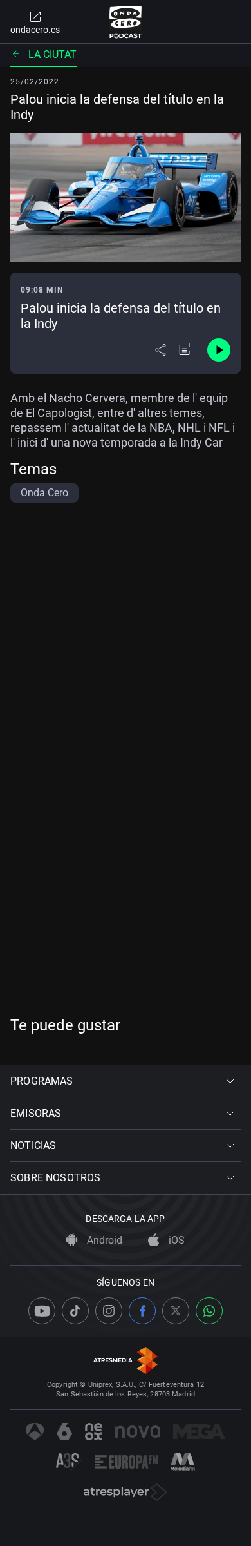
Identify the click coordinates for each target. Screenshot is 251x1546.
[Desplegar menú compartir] (160, 350)
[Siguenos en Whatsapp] (209, 1310)
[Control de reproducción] (218, 350)
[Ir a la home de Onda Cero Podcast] (125, 22)
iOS (175, 1240)
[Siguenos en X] (175, 1310)
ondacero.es (35, 29)
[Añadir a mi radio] (185, 350)
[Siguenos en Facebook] (142, 1310)
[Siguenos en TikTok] (75, 1310)
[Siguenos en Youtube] (41, 1310)
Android (103, 1240)
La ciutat (52, 54)
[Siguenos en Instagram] (108, 1310)
